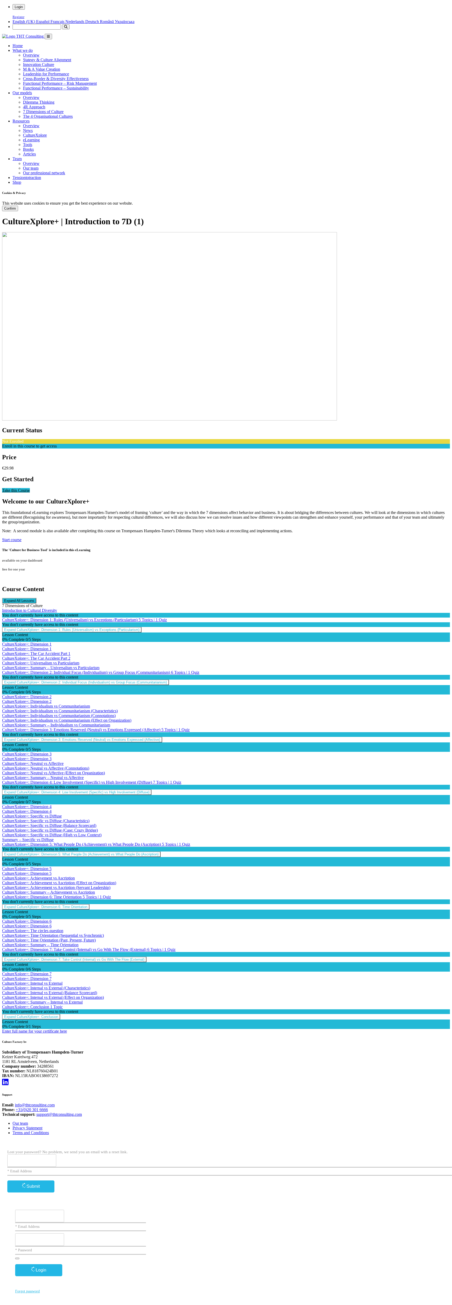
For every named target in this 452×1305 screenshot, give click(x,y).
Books (28, 149)
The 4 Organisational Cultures (48, 116)
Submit (33, 1186)
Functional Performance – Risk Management (60, 83)
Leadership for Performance (46, 74)
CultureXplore (35, 135)
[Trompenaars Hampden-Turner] (23, 36)
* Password (23, 1250)
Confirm (10, 208)
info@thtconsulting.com (35, 1105)
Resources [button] (21, 121)
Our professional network (44, 173)
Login (19, 7)
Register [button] (18, 17)
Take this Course (16, 490)
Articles (29, 154)
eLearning (31, 140)
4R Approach (34, 107)
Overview (31, 55)
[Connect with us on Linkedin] (5, 1082)
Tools (27, 144)
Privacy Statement (27, 1128)
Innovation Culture (38, 64)
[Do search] (66, 26)
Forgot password (27, 1291)
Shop (17, 182)
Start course (11, 539)
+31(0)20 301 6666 (32, 1109)
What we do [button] (23, 50)
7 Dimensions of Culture (43, 111)
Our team (30, 168)
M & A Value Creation (41, 69)
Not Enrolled (13, 441)
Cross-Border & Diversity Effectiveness (56, 78)
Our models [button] (22, 93)
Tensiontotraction (27, 177)
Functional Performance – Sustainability (56, 88)
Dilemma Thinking (38, 102)
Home (18, 45)
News (28, 130)
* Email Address (19, 1171)
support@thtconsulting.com (59, 1114)
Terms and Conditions (31, 1132)
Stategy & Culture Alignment (47, 60)
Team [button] (17, 158)
